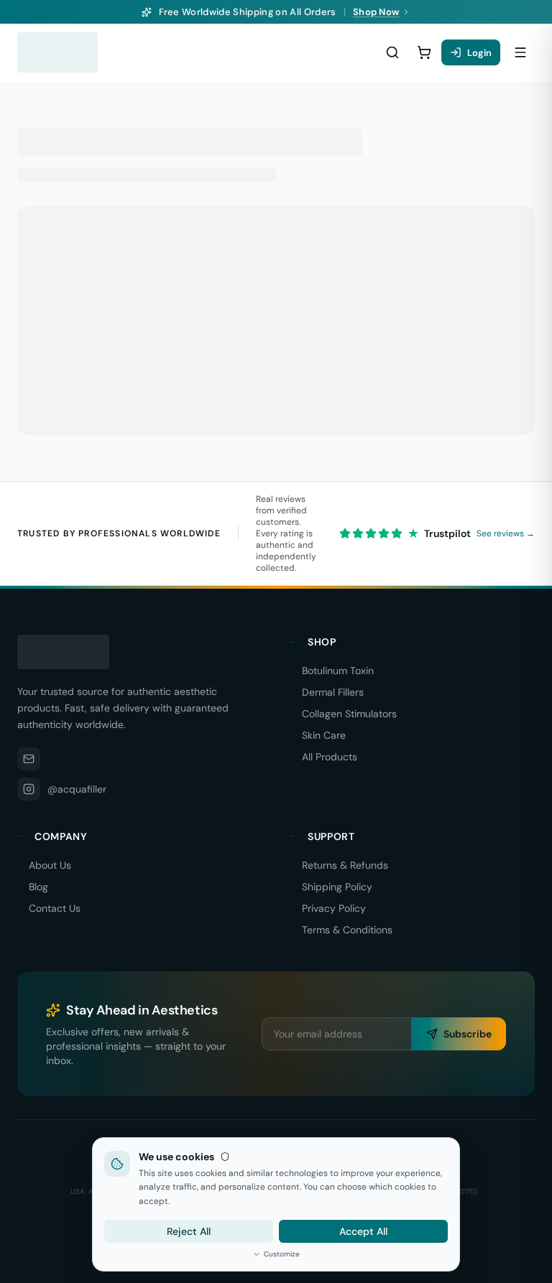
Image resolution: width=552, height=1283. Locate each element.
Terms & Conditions (347, 929)
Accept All (363, 1231)
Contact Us (54, 908)
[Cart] (424, 52)
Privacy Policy (334, 908)
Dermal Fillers (333, 692)
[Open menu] (520, 52)
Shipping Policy (337, 886)
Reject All (189, 1231)
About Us (50, 865)
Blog (38, 886)
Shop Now (376, 12)
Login (479, 53)
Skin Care (324, 735)
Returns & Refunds (345, 865)
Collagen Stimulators (349, 713)
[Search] (392, 52)
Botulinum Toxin (338, 670)
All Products (329, 756)
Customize (282, 1254)
